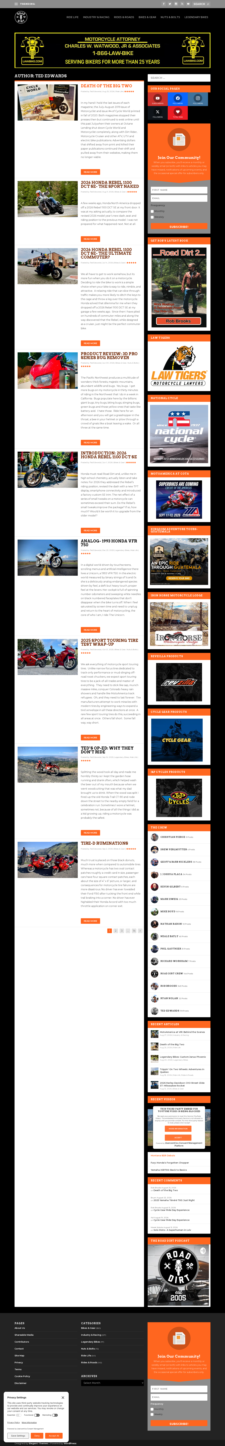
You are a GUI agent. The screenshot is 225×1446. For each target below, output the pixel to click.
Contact (19, 1348)
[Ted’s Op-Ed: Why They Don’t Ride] (48, 765)
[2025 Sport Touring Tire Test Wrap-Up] (48, 657)
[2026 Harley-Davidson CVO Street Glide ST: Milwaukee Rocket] (154, 1085)
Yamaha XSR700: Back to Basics (169, 1170)
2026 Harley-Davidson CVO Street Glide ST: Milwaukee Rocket (182, 1084)
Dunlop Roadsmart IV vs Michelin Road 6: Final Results (69, 3)
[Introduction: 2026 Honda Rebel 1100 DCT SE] (48, 470)
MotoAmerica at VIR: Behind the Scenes (182, 1032)
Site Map (19, 1355)
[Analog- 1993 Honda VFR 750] (48, 558)
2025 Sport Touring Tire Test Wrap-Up (109, 642)
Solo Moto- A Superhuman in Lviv (172, 1230)
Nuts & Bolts (170, 17)
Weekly (159, 217)
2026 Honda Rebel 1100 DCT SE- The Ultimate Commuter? (106, 253)
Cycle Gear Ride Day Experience (171, 1210)
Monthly (159, 211)
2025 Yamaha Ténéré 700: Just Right (174, 1200)
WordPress (70, 1443)
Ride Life (73, 17)
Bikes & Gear (147, 17)
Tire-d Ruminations (104, 843)
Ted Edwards (95, 91)
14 (134, 930)
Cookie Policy (22, 1376)
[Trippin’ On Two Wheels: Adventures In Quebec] (154, 1071)
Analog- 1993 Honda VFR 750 (109, 543)
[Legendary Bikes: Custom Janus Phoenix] (154, 1059)
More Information (178, 1129)
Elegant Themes (38, 1443)
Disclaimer (20, 1383)
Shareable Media (24, 1335)
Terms (18, 1369)
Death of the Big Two (106, 85)
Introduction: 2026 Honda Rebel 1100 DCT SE (109, 455)
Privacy (19, 1362)
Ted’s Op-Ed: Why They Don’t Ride (107, 750)
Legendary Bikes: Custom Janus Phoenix (183, 1057)
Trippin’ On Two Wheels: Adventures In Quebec (182, 1070)
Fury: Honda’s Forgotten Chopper (170, 1162)
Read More (90, 172)
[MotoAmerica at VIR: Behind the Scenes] (154, 1034)
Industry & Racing (96, 17)
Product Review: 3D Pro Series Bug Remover (109, 355)
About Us (20, 1328)
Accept (178, 1138)
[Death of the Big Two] (48, 102)
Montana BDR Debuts (163, 1155)
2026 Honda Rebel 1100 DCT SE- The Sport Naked (110, 184)
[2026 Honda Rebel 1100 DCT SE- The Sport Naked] (48, 199)
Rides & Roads (124, 17)
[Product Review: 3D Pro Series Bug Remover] (48, 370)
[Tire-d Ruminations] (48, 860)
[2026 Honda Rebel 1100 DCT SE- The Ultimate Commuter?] (48, 266)
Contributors (22, 1341)
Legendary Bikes (196, 17)
